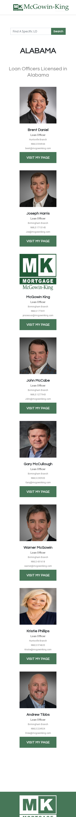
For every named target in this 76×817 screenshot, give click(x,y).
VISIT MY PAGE (38, 157)
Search (58, 31)
